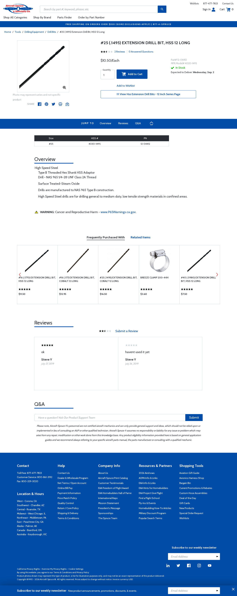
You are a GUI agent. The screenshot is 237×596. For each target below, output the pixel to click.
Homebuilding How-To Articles (155, 508)
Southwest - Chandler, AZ (30, 505)
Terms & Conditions (68, 518)
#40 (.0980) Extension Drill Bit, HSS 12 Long (198, 279)
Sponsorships (105, 513)
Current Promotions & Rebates (195, 488)
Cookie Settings (76, 569)
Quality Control (66, 503)
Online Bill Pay (65, 488)
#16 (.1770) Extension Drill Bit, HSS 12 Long (37, 279)
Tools (18, 31)
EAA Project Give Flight (151, 493)
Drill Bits (52, 31)
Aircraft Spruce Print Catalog (113, 478)
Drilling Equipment (34, 31)
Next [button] (217, 275)
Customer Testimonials (111, 483)
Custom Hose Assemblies (193, 493)
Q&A (138, 123)
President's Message (109, 508)
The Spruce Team (107, 518)
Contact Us (228, 3)
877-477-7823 (210, 3)
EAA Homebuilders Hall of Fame (115, 493)
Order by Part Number (91, 17)
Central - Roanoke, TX (28, 509)
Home (7, 31)
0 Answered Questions (141, 51)
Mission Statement (108, 503)
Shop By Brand (42, 17)
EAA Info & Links (147, 483)
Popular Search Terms (150, 518)
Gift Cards (184, 503)
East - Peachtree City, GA (30, 521)
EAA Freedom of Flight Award (113, 488)
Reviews (123, 123)
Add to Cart (134, 74)
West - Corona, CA (27, 501)
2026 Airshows (147, 473)
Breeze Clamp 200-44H (154, 277)
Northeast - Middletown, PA (31, 517)
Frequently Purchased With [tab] (106, 237)
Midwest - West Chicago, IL (31, 513)
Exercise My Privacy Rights (54, 569)
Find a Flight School (149, 498)
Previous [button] (20, 275)
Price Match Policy (67, 498)
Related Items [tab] (140, 237)
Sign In (207, 9)
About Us (103, 473)
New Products (186, 508)
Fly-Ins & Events (147, 503)
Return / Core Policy (68, 508)
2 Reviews (120, 51)
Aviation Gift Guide (189, 473)
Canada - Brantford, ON (29, 530)
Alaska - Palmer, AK (27, 526)
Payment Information (69, 493)
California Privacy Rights (28, 569)
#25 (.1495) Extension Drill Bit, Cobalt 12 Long (118, 279)
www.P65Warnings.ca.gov (118, 212)
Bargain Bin (185, 483)
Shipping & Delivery (68, 513)
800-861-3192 (44, 477)
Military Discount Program (152, 513)
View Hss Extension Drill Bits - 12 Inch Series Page (149, 94)
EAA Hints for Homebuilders (153, 488)
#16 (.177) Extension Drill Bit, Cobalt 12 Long (77, 279)
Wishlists (194, 3)
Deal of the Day (187, 498)
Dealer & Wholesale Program (73, 478)
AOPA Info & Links (148, 478)
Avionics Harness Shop (191, 478)
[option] (43, 67)
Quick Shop (37, 294)
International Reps (108, 498)
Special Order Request (191, 513)
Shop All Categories (15, 17)
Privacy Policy (83, 572)
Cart (227, 9)
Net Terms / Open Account (72, 483)
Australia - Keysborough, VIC (32, 534)
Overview (105, 123)
